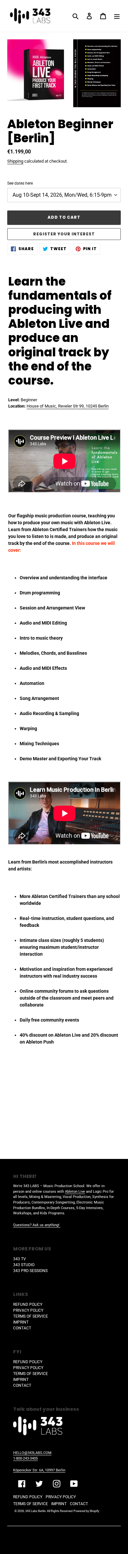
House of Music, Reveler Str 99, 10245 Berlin (68, 406)
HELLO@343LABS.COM (32, 1453)
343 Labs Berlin (35, 1511)
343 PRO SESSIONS (30, 1270)
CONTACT (22, 1328)
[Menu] (117, 16)
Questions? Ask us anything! (36, 1225)
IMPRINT (21, 1322)
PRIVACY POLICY (28, 1310)
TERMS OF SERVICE (30, 1316)
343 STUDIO (23, 1265)
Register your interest (64, 234)
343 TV (19, 1259)
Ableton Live (75, 1191)
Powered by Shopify (86, 1511)
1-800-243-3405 (25, 1458)
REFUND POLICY (27, 1304)
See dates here (20, 183)
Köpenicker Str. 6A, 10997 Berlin (39, 1470)
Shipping (15, 161)
